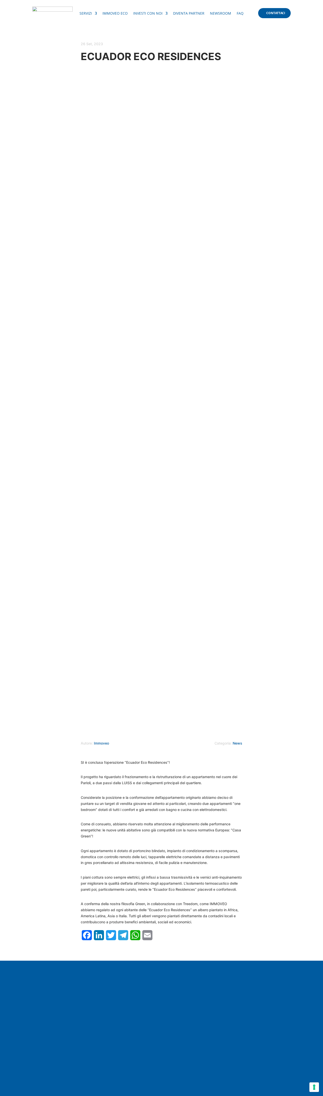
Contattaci (275, 13)
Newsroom (220, 14)
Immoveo (101, 743)
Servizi (85, 14)
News (237, 743)
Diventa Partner (188, 14)
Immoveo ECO (115, 14)
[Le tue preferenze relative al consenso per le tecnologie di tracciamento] (314, 1087)
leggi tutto (49, 1006)
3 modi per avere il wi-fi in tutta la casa (79, 995)
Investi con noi (148, 14)
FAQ (240, 14)
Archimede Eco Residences (67, 1045)
